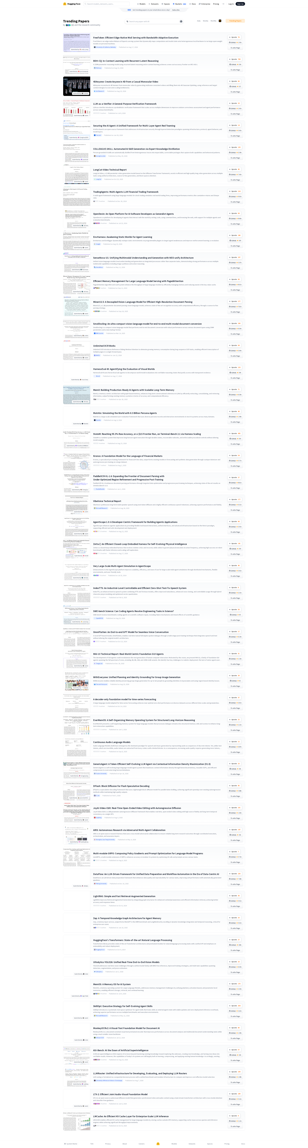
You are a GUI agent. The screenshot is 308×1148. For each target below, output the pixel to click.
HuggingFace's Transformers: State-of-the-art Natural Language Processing (132, 940)
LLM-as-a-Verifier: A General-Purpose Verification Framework (124, 103)
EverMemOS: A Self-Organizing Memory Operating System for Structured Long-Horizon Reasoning (144, 720)
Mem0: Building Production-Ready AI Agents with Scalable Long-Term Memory (133, 389)
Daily (199, 21)
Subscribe (176, 10)
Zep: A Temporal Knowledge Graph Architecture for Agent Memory (127, 918)
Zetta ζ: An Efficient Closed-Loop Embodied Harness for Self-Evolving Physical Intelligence (140, 543)
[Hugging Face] (158, 1143)
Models (142, 4)
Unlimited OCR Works (104, 345)
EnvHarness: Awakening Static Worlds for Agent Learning (122, 236)
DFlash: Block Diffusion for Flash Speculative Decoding (121, 785)
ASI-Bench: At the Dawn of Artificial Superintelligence (120, 1050)
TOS (91, 1144)
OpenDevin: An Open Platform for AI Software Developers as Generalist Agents (133, 213)
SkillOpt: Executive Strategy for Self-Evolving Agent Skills (122, 1006)
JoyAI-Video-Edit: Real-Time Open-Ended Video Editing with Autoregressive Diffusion (137, 807)
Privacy (108, 1144)
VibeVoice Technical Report (107, 501)
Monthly (213, 21)
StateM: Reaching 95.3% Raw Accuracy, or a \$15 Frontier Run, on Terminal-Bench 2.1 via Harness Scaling (147, 433)
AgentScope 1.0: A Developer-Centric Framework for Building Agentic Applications (135, 521)
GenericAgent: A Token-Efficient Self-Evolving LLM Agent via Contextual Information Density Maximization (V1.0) (152, 763)
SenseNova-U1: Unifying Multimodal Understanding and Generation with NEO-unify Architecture (143, 257)
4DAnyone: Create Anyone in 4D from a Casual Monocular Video (125, 81)
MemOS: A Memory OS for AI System (112, 984)
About (124, 1144)
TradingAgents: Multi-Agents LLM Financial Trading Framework (125, 191)
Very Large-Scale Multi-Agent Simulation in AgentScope (122, 565)
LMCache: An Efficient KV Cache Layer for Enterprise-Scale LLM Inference (131, 1116)
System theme (72, 1144)
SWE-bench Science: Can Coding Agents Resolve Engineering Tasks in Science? (133, 611)
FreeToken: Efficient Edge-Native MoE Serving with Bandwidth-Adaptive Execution (136, 37)
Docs (194, 4)
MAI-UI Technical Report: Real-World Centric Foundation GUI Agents (128, 653)
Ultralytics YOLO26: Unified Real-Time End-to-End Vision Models (126, 962)
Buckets (180, 4)
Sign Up (240, 4)
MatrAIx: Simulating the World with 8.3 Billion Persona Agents (125, 412)
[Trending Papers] (220, 21)
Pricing (216, 4)
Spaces (167, 4)
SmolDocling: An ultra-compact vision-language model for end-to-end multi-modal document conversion (147, 323)
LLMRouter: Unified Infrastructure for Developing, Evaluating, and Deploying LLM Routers (140, 1073)
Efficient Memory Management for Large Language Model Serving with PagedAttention (138, 281)
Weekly (205, 21)
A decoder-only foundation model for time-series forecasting (124, 699)
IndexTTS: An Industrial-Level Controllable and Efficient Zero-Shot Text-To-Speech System (139, 587)
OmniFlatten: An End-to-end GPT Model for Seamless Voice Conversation (131, 632)
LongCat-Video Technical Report (110, 169)
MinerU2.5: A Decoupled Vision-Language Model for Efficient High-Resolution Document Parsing (142, 301)
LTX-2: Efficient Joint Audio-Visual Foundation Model (120, 1094)
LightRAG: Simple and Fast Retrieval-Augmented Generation (124, 896)
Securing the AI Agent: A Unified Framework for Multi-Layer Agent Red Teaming (134, 125)
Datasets (155, 4)
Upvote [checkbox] (236, 37)
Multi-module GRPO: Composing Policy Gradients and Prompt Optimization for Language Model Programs (148, 853)
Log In (231, 4)
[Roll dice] (181, 21)
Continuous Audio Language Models (111, 742)
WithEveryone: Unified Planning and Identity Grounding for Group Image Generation (136, 677)
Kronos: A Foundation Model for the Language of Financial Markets (127, 455)
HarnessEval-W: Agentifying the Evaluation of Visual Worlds (124, 368)
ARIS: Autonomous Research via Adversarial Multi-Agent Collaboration (129, 829)
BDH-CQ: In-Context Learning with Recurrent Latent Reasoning (126, 60)
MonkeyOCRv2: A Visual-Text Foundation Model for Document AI (126, 1028)
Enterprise (205, 4)
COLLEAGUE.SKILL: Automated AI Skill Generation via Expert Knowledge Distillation (136, 148)
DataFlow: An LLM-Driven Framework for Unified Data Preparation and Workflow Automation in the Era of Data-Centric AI (156, 874)
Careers (141, 1144)
